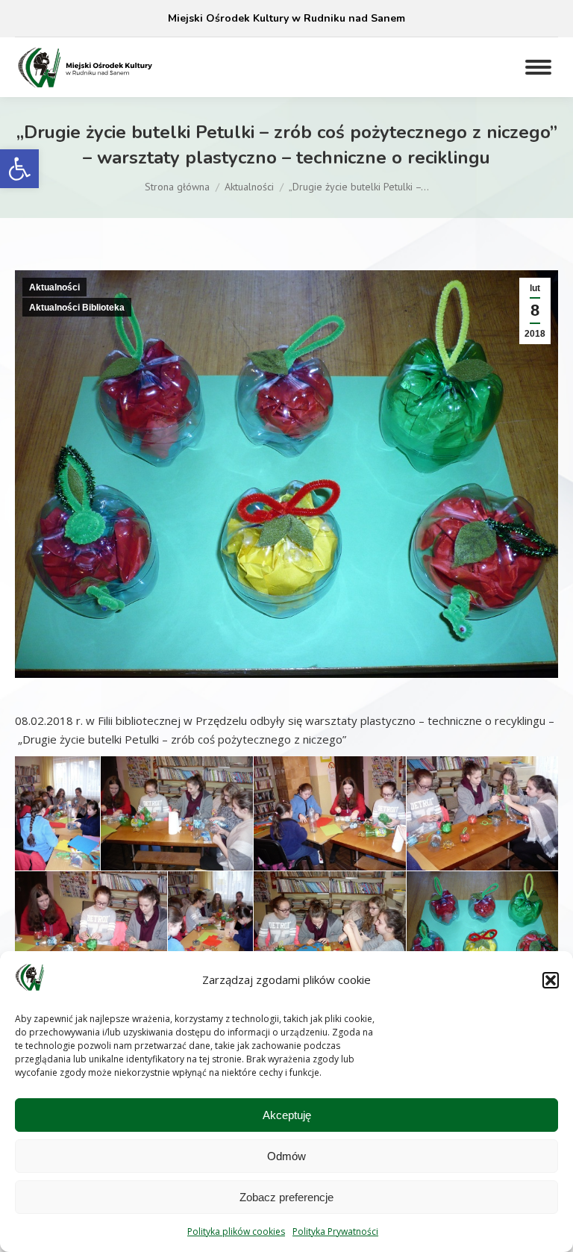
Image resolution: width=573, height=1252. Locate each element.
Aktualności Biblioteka (77, 307)
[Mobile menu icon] (538, 67)
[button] (19, 168)
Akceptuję (287, 1115)
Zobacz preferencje (286, 1197)
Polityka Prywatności (335, 1231)
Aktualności (54, 287)
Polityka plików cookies (236, 1231)
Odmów (286, 1156)
